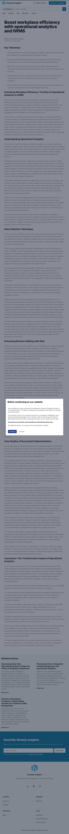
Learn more (30, 419)
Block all (22, 431)
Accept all (12, 431)
